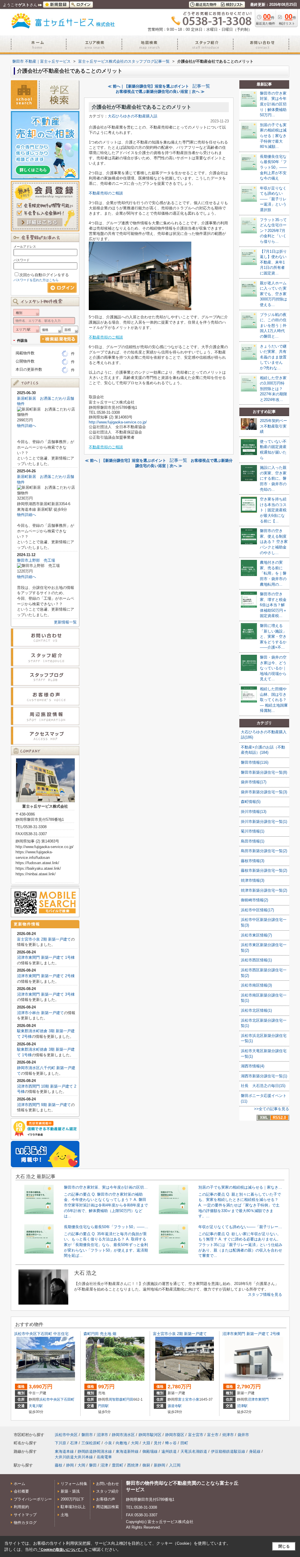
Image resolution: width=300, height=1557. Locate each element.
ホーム (19, 1483)
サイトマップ (25, 1514)
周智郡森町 (117, 1399)
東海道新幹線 (127, 1451)
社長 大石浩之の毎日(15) (263, 1085)
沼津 (104, 1465)
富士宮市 (185, 1399)
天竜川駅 (36, 1406)
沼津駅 (242, 1406)
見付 (157, 1443)
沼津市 (253, 1399)
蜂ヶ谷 (171, 1443)
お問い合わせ (107, 1483)
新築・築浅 (70, 1491)
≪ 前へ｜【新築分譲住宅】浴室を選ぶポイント (148, 86)
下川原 (60, 1443)
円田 (129, 1399)
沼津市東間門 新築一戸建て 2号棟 (46, 976)
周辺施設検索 (107, 1507)
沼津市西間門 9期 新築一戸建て (44, 1105)
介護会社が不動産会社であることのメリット (141, 107)
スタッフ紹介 (107, 1491)
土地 (64, 1514)
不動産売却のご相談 (106, 193)
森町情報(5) (250, 801)
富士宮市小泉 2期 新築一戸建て (44, 939)
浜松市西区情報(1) (256, 960)
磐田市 (87, 1435)
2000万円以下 (72, 1499)
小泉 (195, 1399)
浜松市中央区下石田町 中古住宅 (41, 1334)
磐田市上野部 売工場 (36, 560)
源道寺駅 (175, 1406)
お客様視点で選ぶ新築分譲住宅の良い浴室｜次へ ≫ (160, 91)
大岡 (135, 1443)
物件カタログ (25, 1522)
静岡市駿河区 (150, 1435)
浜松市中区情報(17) (257, 910)
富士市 (213, 1435)
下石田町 (67, 1399)
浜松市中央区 (49, 1399)
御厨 (146, 1465)
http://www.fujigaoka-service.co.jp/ (118, 422)
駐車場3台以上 (73, 1507)
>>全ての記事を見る (271, 1109)
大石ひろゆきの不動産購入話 (132, 116)
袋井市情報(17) (253, 782)
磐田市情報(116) (254, 762)
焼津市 (228, 1435)
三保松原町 (90, 1443)
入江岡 (174, 1465)
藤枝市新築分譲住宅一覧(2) (264, 870)
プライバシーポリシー (33, 1499)
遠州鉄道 (169, 1451)
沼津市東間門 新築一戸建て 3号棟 (46, 994)
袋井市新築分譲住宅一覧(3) (264, 792)
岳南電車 (104, 1457)
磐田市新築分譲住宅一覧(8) (264, 772)
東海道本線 (64, 1451)
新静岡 (159, 1465)
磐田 (93, 1465)
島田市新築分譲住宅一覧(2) (264, 851)
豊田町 (117, 1465)
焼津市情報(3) (252, 880)
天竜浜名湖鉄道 (193, 1451)
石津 (74, 1443)
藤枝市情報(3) (252, 861)
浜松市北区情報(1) (256, 1010)
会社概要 (21, 1491)
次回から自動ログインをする (44, 275)
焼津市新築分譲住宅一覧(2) (264, 890)
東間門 (263, 1399)
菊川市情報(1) (252, 831)
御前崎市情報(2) (254, 900)
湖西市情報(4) (252, 1066)
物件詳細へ (26, 425)
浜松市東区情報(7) (256, 935)
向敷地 (121, 1443)
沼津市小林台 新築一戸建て (40, 1013)
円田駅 (103, 1406)
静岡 (70, 1465)
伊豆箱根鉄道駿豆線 (228, 1451)
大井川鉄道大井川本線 (74, 1457)
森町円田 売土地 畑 (99, 1334)
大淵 (146, 1443)
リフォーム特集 (74, 1483)
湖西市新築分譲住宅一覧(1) (264, 1076)
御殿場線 (150, 1451)
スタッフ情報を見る (265, 1294)
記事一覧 (201, 86)
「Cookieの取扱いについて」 (60, 1550)
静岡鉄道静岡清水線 (95, 1451)
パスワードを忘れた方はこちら (36, 280)
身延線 (254, 1451)
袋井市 (243, 1435)
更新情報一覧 (65, 622)
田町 (184, 1443)
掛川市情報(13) (253, 811)
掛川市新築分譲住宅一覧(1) (264, 821)
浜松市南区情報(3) (256, 985)
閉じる (284, 1546)
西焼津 (133, 1465)
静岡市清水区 (123, 1435)
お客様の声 (105, 1499)
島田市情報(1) (252, 841)
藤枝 (58, 1465)
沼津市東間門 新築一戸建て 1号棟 (46, 957)
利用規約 (21, 1507)
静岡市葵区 (174, 1435)
